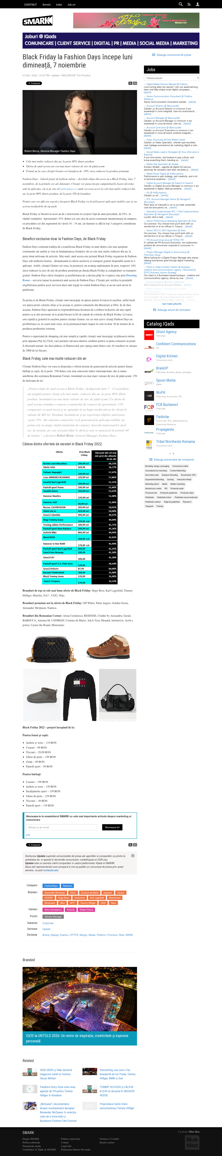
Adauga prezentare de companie (173, 459)
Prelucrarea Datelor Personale (75, 1149)
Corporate (48, 923)
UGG (103, 902)
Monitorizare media (153, 488)
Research (187, 501)
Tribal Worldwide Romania (175, 441)
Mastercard (114, 897)
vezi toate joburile (171, 303)
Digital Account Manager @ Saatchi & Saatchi (170, 183)
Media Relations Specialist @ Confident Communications (165, 290)
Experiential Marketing (166, 424)
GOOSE (49, 897)
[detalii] (147, 92)
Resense (67, 885)
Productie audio (176, 488)
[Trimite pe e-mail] (135, 83)
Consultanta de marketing (156, 470)
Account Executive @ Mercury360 (164, 127)
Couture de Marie (89, 892)
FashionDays (51, 885)
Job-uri (71, 4)
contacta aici (50, 870)
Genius (120, 892)
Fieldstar (162, 417)
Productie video (187, 492)
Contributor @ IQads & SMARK (39, 1149)
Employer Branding (170, 474)
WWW (129, 935)
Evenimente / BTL (174, 396)
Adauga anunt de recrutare (173, 309)
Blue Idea (194, 1131)
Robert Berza (86, 909)
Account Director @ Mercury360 (163, 105)
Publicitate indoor (164, 497)
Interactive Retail (184, 479)
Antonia (71, 909)
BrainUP (162, 368)
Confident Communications (176, 344)
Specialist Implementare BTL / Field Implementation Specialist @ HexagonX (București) (171, 213)
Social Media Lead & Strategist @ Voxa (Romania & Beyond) (171, 153)
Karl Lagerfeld (97, 897)
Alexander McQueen (55, 892)
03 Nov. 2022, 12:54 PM (36, 75)
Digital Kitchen (167, 356)
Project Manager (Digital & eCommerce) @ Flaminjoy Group (166, 253)
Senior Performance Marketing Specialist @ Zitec (171, 220)
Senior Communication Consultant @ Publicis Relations (168, 98)
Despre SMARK (31, 1138)
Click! (73, 892)
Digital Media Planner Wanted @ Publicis (167, 84)
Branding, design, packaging (179, 372)
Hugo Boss (63, 897)
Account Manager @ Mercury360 (163, 118)
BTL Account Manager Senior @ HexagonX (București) (167, 200)
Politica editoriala (31, 1142)
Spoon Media (166, 380)
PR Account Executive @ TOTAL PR (165, 239)
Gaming (170, 479)
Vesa (113, 902)
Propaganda (165, 429)
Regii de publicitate (172, 501)
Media (92, 935)
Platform (101, 935)
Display (54, 935)
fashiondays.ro (68, 188)
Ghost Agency (166, 332)
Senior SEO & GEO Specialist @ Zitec (166, 230)
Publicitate (160, 335)
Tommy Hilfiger (87, 902)
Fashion (64, 935)
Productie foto (151, 492)
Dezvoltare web (152, 474)
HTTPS (74, 935)
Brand (45, 935)
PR (157, 347)
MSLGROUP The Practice (76, 75)
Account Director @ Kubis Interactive (165, 282)
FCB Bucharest (167, 404)
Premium (113, 935)
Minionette (50, 902)
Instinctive (79, 897)
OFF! (72, 902)
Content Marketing (178, 470)
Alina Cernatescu (53, 909)
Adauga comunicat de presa (173, 55)
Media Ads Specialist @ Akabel (162, 164)
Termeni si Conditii (109, 1138)
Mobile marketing (177, 483)
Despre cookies (107, 1142)
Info (28, 834)
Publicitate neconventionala (186, 497)
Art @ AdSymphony (157, 192)
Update (55, 75)
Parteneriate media (32, 1146)
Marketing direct (180, 420)
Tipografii (149, 506)
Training (159, 506)
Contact (65, 1142)
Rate (121, 935)
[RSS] (130, 83)
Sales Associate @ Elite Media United (166, 139)
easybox (108, 892)
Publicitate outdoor (153, 501)
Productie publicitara (168, 492)
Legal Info (66, 1146)
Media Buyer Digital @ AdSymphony (165, 173)
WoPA (160, 392)
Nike (62, 902)
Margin (83, 935)
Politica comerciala (70, 1138)
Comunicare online (164, 360)
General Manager (53, 916)
